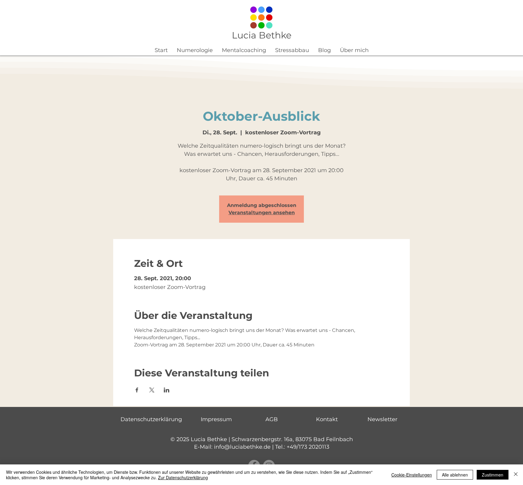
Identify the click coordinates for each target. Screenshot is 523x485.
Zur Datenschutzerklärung (183, 477)
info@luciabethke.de (242, 447)
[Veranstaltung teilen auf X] (152, 390)
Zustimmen (492, 475)
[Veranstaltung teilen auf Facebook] (137, 390)
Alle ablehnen (455, 475)
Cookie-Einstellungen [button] (411, 475)
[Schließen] (515, 474)
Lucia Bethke (261, 35)
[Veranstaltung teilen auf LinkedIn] (166, 390)
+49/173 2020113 (308, 447)
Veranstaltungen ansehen (262, 212)
